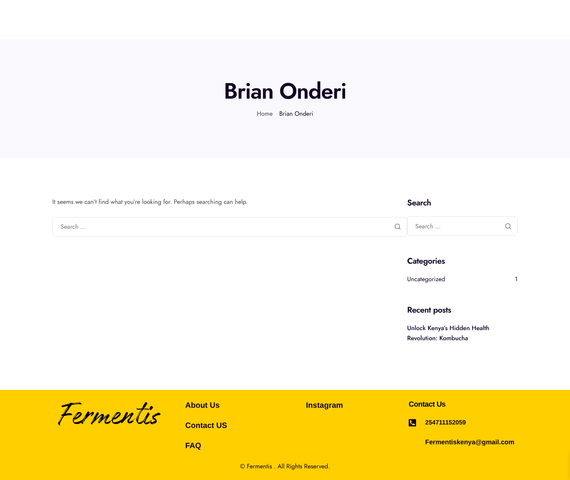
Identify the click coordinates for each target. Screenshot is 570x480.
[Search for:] (229, 227)
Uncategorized (426, 279)
